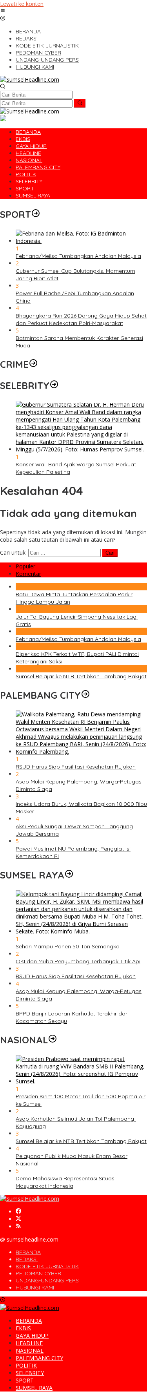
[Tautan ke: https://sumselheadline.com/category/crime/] (33, 364)
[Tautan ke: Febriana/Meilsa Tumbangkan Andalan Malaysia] (81, 241)
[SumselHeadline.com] (29, 79)
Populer (25, 566)
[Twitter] (18, 1219)
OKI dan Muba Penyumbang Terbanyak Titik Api (78, 961)
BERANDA (28, 1252)
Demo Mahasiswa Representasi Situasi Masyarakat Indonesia (66, 1182)
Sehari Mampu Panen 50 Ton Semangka (68, 946)
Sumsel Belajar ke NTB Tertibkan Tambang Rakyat (81, 676)
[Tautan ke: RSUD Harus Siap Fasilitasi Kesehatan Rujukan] (81, 751)
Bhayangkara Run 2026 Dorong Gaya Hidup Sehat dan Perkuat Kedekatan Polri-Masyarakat (81, 319)
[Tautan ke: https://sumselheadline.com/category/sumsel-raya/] (69, 875)
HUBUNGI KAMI (35, 1287)
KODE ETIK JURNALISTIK (47, 1266)
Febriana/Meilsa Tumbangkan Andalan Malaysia (78, 255)
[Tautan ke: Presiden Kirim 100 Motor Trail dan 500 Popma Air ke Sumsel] (81, 1081)
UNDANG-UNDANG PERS (47, 1280)
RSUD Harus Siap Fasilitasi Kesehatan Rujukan (76, 766)
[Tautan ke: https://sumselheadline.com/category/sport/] (35, 214)
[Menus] (2, 11)
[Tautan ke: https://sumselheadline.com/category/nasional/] (52, 1040)
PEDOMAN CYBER (38, 1273)
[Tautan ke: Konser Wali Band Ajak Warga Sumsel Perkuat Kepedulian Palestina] (81, 449)
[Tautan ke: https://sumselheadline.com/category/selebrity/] (54, 385)
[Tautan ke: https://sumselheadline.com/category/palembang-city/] (85, 695)
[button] (79, 103)
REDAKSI (27, 1259)
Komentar (28, 573)
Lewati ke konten (22, 3)
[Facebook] (18, 1211)
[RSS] (18, 1226)
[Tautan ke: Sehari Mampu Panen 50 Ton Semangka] (81, 931)
